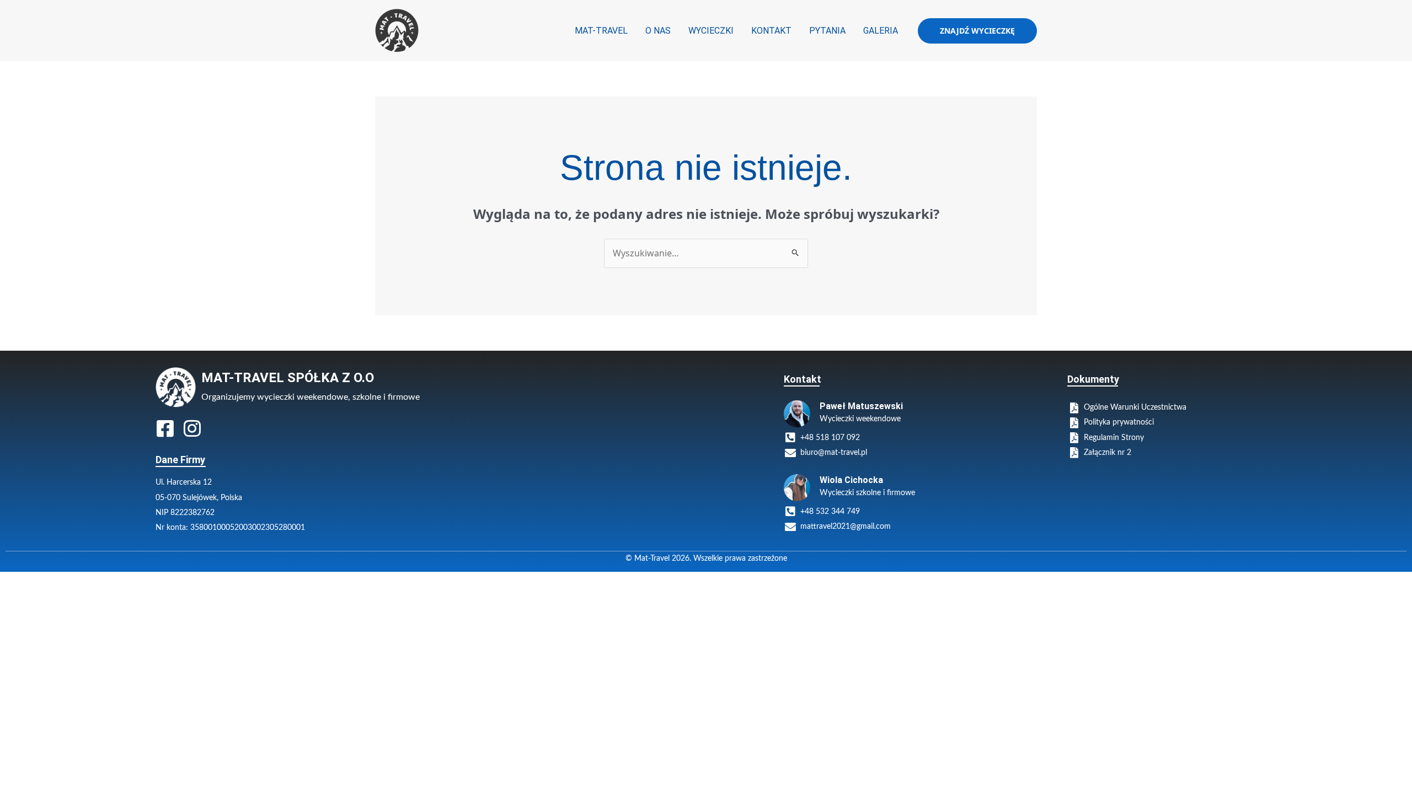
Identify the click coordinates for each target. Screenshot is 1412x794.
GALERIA (880, 30)
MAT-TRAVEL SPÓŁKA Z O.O (287, 377)
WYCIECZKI (711, 30)
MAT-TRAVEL (601, 30)
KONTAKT (771, 30)
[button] (977, 31)
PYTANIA (827, 30)
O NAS (658, 30)
